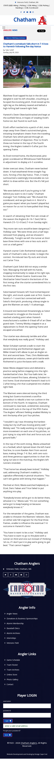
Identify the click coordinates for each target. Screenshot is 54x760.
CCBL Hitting (32, 5)
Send (6, 735)
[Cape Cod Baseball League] (27, 589)
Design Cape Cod (41, 754)
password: (7, 710)
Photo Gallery (12, 679)
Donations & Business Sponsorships (22, 618)
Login (7, 721)
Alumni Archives (13, 633)
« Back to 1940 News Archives (15, 38)
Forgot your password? (11, 731)
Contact (10, 684)
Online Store (12, 674)
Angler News (12, 613)
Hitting (15, 5)
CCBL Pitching (43, 5)
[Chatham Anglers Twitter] (24, 12)
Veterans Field (13, 643)
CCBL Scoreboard (31, 8)
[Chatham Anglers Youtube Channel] (27, 12)
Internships (11, 638)
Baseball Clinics (13, 628)
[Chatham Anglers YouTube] (16, 574)
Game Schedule (13, 660)
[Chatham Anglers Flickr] (30, 12)
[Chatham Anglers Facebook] (21, 12)
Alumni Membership (15, 623)
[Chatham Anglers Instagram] (33, 12)
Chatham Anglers (29, 743)
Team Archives (13, 669)
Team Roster (12, 665)
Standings (19, 8)
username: (7, 701)
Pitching (23, 5)
